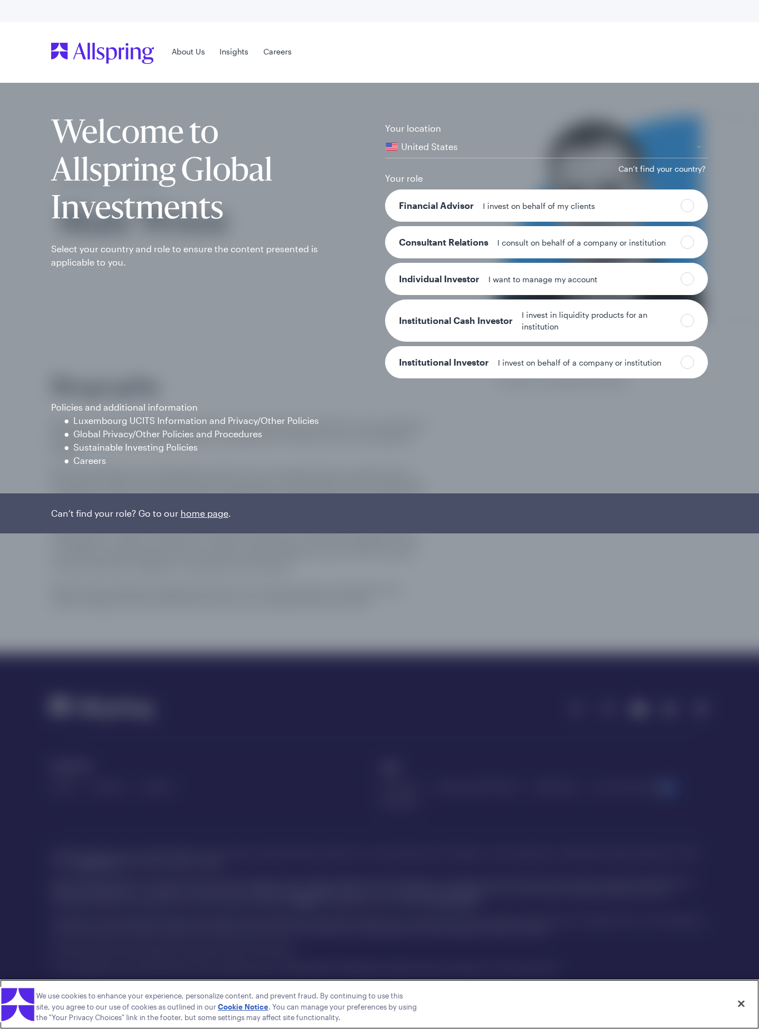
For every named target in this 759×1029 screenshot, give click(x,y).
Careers (277, 51)
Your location (413, 128)
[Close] (741, 1003)
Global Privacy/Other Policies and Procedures (167, 433)
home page (204, 513)
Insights (233, 51)
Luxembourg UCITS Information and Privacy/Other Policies (196, 420)
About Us (188, 51)
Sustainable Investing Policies (135, 447)
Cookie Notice (243, 1006)
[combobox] (546, 147)
